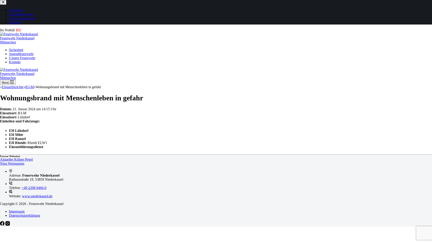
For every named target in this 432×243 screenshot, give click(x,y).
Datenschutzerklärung (24, 215)
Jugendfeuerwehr (21, 54)
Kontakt (14, 62)
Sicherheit (16, 50)
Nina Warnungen (12, 163)
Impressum (17, 211)
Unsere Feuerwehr (22, 58)
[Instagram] (7, 224)
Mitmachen (8, 42)
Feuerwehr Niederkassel (17, 38)
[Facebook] (2, 224)
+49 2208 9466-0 (34, 188)
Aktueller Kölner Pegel (16, 159)
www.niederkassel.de (37, 196)
